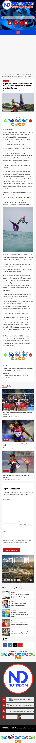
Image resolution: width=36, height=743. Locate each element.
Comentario (7, 499)
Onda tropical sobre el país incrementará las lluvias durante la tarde (20, 614)
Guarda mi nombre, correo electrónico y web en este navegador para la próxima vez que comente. (17, 542)
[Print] (19, 124)
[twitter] (15, 645)
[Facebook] (10, 23)
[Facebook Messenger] (19, 120)
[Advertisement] (18, 54)
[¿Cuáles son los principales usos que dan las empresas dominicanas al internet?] (6, 595)
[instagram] (10, 645)
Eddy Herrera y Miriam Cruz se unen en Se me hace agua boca (19, 623)
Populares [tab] (16, 588)
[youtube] (20, 645)
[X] (12, 120)
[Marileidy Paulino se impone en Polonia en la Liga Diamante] (18, 462)
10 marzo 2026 (15, 91)
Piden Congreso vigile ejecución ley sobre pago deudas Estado (20, 633)
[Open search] (2, 17)
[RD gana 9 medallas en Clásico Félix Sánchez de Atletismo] (18, 431)
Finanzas (13, 592)
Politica (12, 601)
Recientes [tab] (6, 588)
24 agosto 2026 (14, 416)
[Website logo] (18, 5)
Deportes (6, 81)
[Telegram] (26, 120)
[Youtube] (26, 23)
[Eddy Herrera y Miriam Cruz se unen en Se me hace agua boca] (6, 622)
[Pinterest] (30, 120)
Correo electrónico (22, 523)
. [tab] (22, 588)
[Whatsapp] (5, 120)
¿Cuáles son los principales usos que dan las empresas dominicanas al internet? (20, 596)
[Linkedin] (23, 120)
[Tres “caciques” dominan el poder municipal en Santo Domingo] (6, 604)
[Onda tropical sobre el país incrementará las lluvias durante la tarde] (6, 613)
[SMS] (16, 124)
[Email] (12, 124)
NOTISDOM (7, 91)
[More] (23, 124)
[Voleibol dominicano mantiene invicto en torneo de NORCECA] (18, 400)
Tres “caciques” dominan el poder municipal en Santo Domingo (18, 605)
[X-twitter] (21, 23)
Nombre (6, 522)
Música (12, 621)
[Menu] (18, 32)
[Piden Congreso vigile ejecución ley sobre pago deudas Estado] (6, 631)
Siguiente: (15, 376)
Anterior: (18, 368)
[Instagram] (15, 23)
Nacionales (13, 610)
